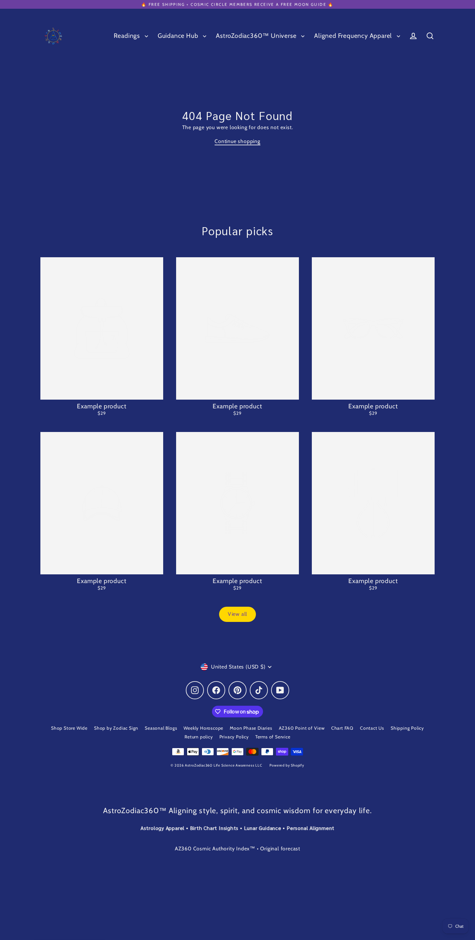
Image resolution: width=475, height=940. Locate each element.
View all (237, 614)
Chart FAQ (342, 728)
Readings (128, 35)
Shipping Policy (407, 728)
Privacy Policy (234, 737)
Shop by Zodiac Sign (116, 728)
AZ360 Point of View (302, 728)
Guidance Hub (179, 35)
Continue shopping (237, 141)
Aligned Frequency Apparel (354, 35)
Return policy (199, 737)
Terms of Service (272, 737)
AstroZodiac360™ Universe (257, 35)
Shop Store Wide (69, 728)
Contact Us (372, 728)
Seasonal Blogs (161, 728)
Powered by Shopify (286, 765)
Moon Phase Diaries (251, 728)
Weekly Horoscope (203, 728)
